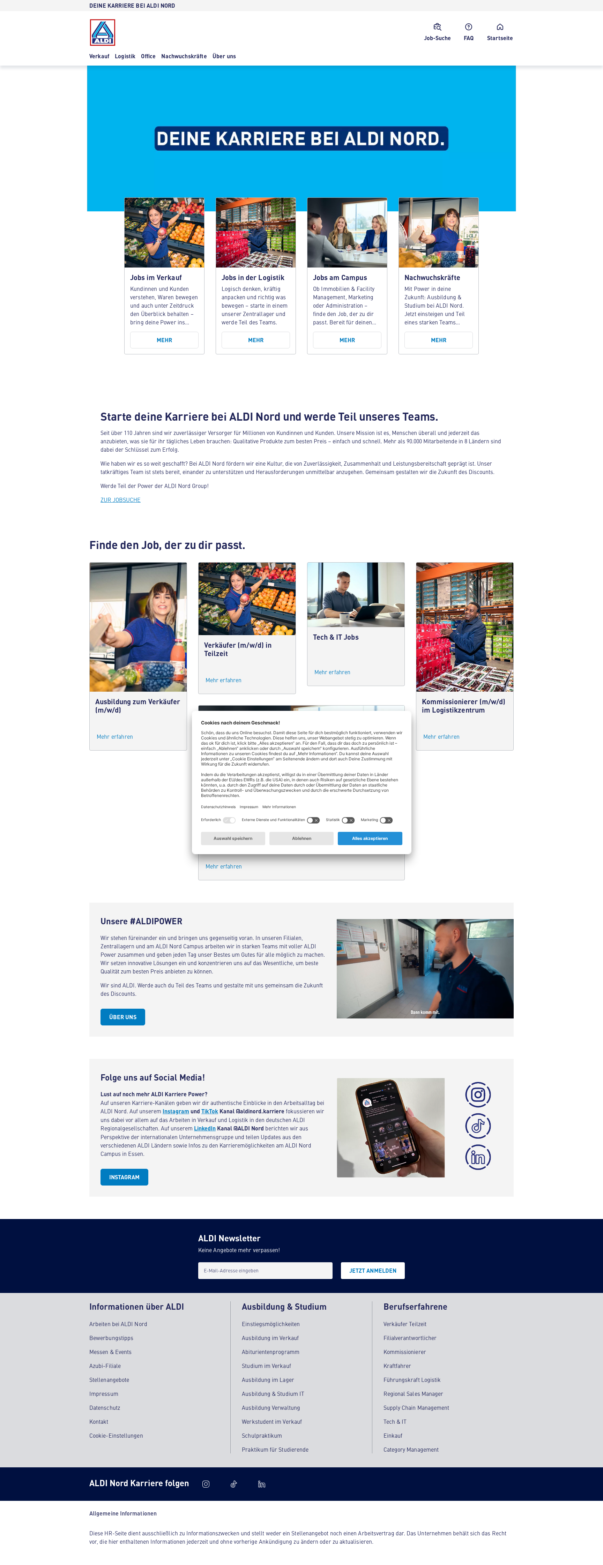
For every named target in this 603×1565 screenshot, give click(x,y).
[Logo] (102, 32)
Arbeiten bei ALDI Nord (118, 1323)
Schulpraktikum (262, 1435)
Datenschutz (104, 1407)
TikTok (209, 1111)
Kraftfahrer (397, 1365)
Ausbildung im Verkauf (270, 1337)
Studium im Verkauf (266, 1365)
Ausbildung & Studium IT (273, 1393)
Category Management (411, 1449)
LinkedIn (205, 1128)
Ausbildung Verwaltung (271, 1407)
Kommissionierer (405, 1351)
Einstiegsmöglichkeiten (271, 1323)
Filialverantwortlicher (410, 1337)
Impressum (103, 1393)
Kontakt (99, 1421)
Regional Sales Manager (414, 1393)
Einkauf (393, 1435)
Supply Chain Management (416, 1407)
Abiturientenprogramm (270, 1351)
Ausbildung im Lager (268, 1379)
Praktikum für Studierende (275, 1449)
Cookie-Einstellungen (116, 1435)
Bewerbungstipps (111, 1337)
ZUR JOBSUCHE (120, 499)
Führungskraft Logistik (412, 1379)
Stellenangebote (109, 1379)
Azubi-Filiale (105, 1365)
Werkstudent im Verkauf (272, 1421)
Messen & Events (110, 1351)
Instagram (176, 1111)
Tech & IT (395, 1421)
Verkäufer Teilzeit (405, 1323)
